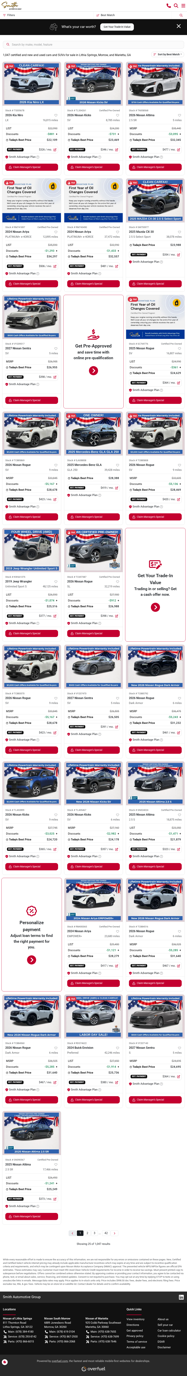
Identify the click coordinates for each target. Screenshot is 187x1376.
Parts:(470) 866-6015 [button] (21, 1341)
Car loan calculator (169, 1330)
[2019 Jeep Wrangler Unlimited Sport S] (31, 550)
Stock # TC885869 (14, 460)
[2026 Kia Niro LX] (31, 84)
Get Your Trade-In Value (117, 26)
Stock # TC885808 (138, 460)
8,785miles (113, 120)
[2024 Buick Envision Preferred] (93, 1016)
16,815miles (50, 120)
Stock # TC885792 (138, 693)
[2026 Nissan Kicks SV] (93, 84)
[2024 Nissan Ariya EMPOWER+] (93, 900)
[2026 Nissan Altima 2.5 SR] (155, 84)
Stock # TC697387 (76, 577)
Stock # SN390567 (15, 1159)
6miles (177, 703)
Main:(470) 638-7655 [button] (103, 1331)
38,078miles (174, 236)
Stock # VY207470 (76, 693)
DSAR (161, 1341)
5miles (177, 120)
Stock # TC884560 (14, 1043)
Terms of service (137, 1341)
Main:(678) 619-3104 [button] (62, 1331)
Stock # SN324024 (138, 810)
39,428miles (112, 470)
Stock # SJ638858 (76, 460)
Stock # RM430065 (77, 926)
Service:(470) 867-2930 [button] (63, 1336)
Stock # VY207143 (138, 1043)
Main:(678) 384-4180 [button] (20, 1331)
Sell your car (165, 1325)
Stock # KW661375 (15, 577)
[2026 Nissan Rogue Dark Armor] (155, 666)
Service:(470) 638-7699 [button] (105, 1336)
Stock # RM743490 (77, 227)
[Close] (178, 26)
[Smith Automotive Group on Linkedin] (180, 1297)
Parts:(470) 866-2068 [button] (62, 1341)
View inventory (135, 1319)
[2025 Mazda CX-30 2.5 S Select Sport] (155, 200)
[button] (168, 5)
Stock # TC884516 (138, 926)
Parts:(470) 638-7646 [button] (103, 1341)
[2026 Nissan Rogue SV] (31, 433)
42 (106, 1233)
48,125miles (50, 586)
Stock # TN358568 (138, 110)
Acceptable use (136, 1347)
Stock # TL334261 (76, 110)
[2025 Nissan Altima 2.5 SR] (31, 1133)
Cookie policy (166, 1336)
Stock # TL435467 (76, 810)
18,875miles (174, 819)
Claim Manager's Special (26, 167)
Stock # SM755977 (139, 227)
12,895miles (50, 236)
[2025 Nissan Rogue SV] (155, 317)
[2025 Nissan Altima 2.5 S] (155, 783)
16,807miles (174, 353)
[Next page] (114, 1233)
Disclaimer (164, 1347)
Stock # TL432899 (14, 810)
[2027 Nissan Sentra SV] (31, 317)
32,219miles (112, 586)
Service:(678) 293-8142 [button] (22, 1336)
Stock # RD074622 (77, 1043)
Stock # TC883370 (14, 693)
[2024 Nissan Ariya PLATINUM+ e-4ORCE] (31, 200)
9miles (53, 470)
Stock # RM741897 (15, 227)
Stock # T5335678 (14, 110)
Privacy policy (135, 1336)
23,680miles (112, 936)
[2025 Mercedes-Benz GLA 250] (93, 433)
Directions (133, 1325)
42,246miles (112, 1052)
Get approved (135, 1330)
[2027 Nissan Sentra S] (155, 1016)
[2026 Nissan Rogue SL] (93, 550)
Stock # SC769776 (138, 343)
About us (163, 1319)
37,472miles (112, 236)
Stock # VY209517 (14, 343)
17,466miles (50, 1169)
